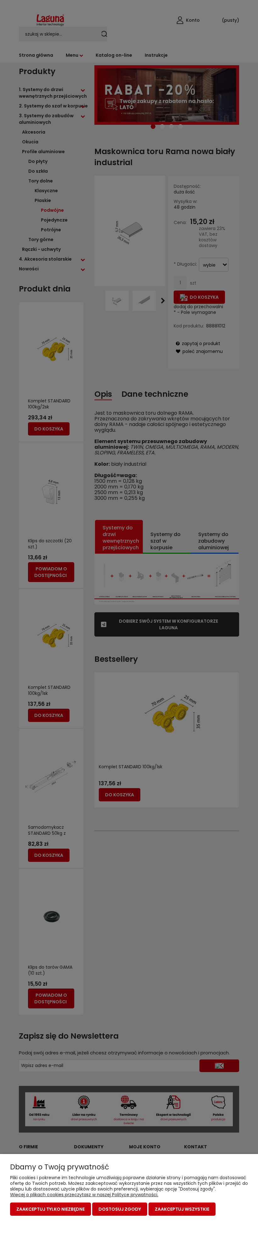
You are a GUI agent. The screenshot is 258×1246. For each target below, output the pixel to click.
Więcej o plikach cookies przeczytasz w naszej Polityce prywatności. (84, 1194)
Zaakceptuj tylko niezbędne (50, 1209)
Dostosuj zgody (119, 1209)
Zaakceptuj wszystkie (182, 1209)
